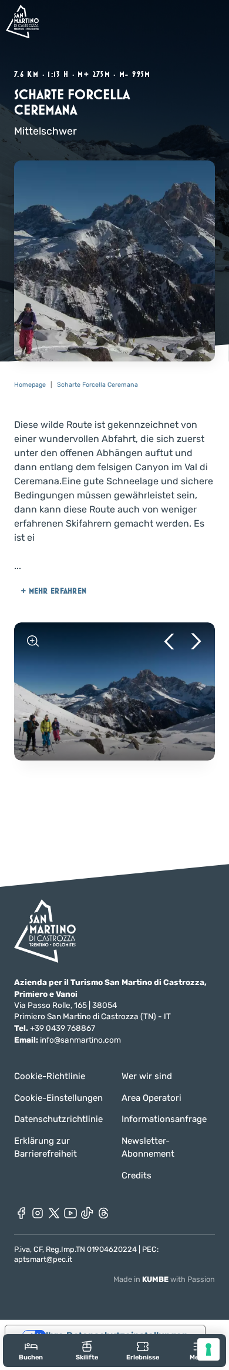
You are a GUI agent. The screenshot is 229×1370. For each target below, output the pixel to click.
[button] (169, 641)
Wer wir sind (147, 1076)
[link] (31, 1350)
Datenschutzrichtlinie (58, 1119)
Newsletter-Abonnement (148, 1147)
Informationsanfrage (164, 1119)
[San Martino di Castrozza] (22, 21)
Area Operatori (151, 1098)
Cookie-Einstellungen (58, 1098)
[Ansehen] (33, 641)
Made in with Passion (164, 1279)
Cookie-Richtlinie (49, 1076)
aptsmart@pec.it (43, 1259)
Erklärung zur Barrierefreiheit (45, 1147)
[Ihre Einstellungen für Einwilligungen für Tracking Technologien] (208, 1349)
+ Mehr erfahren (53, 590)
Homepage (30, 384)
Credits (136, 1175)
